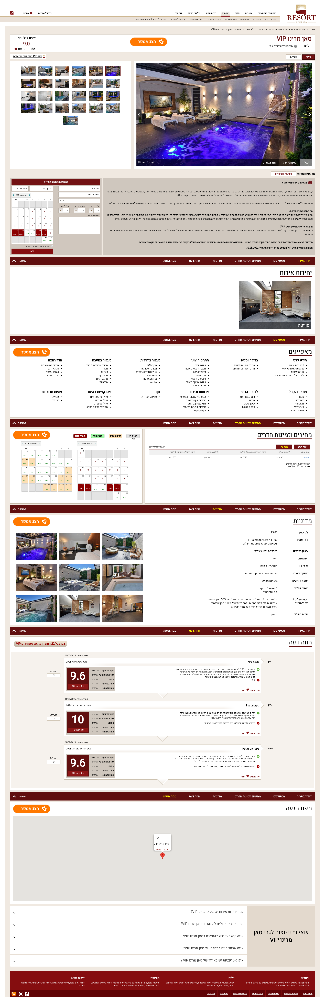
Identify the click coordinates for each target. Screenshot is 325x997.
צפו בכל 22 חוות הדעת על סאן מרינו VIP (40, 643)
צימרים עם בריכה (260, 982)
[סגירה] (158, 838)
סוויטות (225, 13)
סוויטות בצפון (270, 19)
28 (23, 230)
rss (14, 994)
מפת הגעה (169, 261)
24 (46, 230)
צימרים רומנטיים (283, 985)
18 (40, 223)
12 (34, 216)
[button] (162, 855)
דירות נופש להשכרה (60, 982)
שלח (32, 251)
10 (46, 216)
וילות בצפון (229, 982)
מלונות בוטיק (194, 13)
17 (46, 223)
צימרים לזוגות (291, 982)
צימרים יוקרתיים (214, 19)
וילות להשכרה (218, 982)
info (12, 13)
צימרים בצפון (303, 982)
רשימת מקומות (291, 993)
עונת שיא (284, 446)
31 (119, 493)
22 (17, 223)
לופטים (178, 13)
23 (51, 230)
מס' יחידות (95, 206)
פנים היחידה (289, 163)
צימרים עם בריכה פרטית (250, 19)
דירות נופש (211, 13)
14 (23, 216)
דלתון (307, 46)
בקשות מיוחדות (93, 215)
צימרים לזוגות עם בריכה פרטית (133, 982)
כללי (308, 57)
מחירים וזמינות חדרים (247, 261)
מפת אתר (224, 993)
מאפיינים (279, 261)
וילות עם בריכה (211, 985)
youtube (21, 994)
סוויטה (293, 57)
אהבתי (26, 13)
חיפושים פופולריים (267, 13)
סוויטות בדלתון (235, 29)
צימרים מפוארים (196, 19)
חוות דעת (194, 261)
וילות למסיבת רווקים (188, 982)
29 (17, 230)
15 (17, 216)
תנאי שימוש (257, 993)
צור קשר (211, 993)
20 (28, 223)
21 (23, 223)
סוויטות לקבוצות (143, 19)
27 (97, 485)
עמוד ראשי (307, 993)
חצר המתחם (269, 163)
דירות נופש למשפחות (41, 982)
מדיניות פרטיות (240, 993)
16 (51, 223)
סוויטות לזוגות (231, 19)
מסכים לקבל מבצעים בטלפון (38, 246)
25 (40, 230)
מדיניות (217, 261)
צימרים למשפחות (276, 982)
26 (105, 485)
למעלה (22, 261)
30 (127, 493)
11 (40, 216)
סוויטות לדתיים (159, 19)
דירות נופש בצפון (77, 982)
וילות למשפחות (204, 982)
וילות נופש (223, 985)
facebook (27, 994)
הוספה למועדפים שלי (281, 46)
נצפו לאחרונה (44, 13)
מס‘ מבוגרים (79, 206)
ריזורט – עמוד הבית (305, 29)
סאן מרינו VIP (217, 29)
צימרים (248, 13)
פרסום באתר (273, 993)
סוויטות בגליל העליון (255, 29)
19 (34, 223)
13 (28, 216)
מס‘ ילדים (65, 206)
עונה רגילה (302, 446)
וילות (237, 13)
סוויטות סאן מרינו (283, 174)
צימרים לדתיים (297, 985)
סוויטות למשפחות (178, 19)
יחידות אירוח (304, 261)
